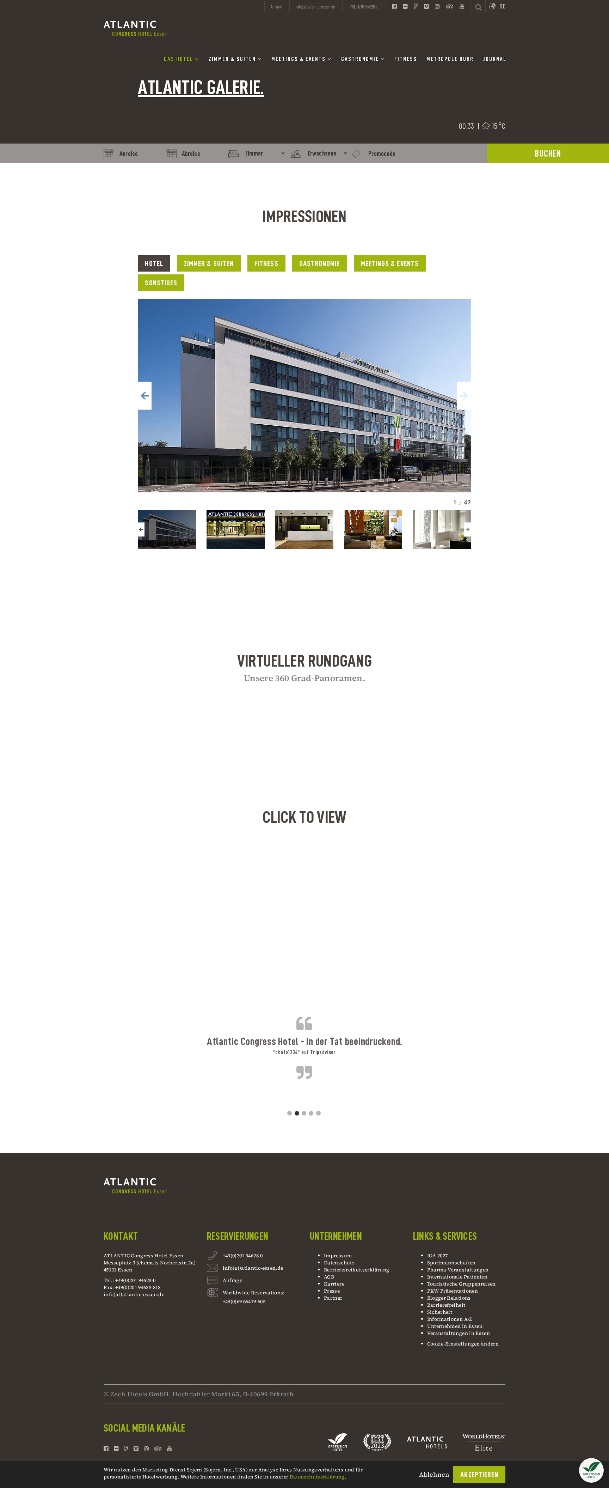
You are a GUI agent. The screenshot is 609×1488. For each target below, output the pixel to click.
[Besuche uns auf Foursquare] (416, 6)
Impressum (338, 1255)
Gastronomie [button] (361, 59)
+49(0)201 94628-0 (243, 1255)
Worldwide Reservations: (254, 1292)
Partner (333, 1297)
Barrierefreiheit (446, 1304)
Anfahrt (277, 7)
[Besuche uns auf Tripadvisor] (450, 6)
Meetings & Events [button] (299, 59)
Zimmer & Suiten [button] (233, 59)
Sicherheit (440, 1312)
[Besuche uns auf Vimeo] (426, 6)
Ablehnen (434, 1474)
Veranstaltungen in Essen (458, 1333)
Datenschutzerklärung (317, 1476)
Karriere (334, 1283)
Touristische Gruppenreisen (462, 1283)
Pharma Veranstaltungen (458, 1269)
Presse (332, 1290)
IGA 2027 (437, 1255)
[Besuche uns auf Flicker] (405, 6)
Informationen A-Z (449, 1319)
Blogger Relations (449, 1297)
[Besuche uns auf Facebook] (394, 6)
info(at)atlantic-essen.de (134, 1294)
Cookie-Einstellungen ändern (463, 1343)
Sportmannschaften (451, 1262)
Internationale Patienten (458, 1276)
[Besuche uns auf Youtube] (462, 6)
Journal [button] (494, 59)
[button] (144, 396)
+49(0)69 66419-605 (244, 1301)
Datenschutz (339, 1262)
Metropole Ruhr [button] (450, 59)
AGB (329, 1276)
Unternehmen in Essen (455, 1326)
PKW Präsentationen (452, 1290)
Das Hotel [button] (179, 59)
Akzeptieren (479, 1474)
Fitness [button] (405, 59)
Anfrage (232, 1280)
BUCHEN (548, 153)
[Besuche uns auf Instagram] (437, 6)
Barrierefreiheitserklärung (356, 1269)
